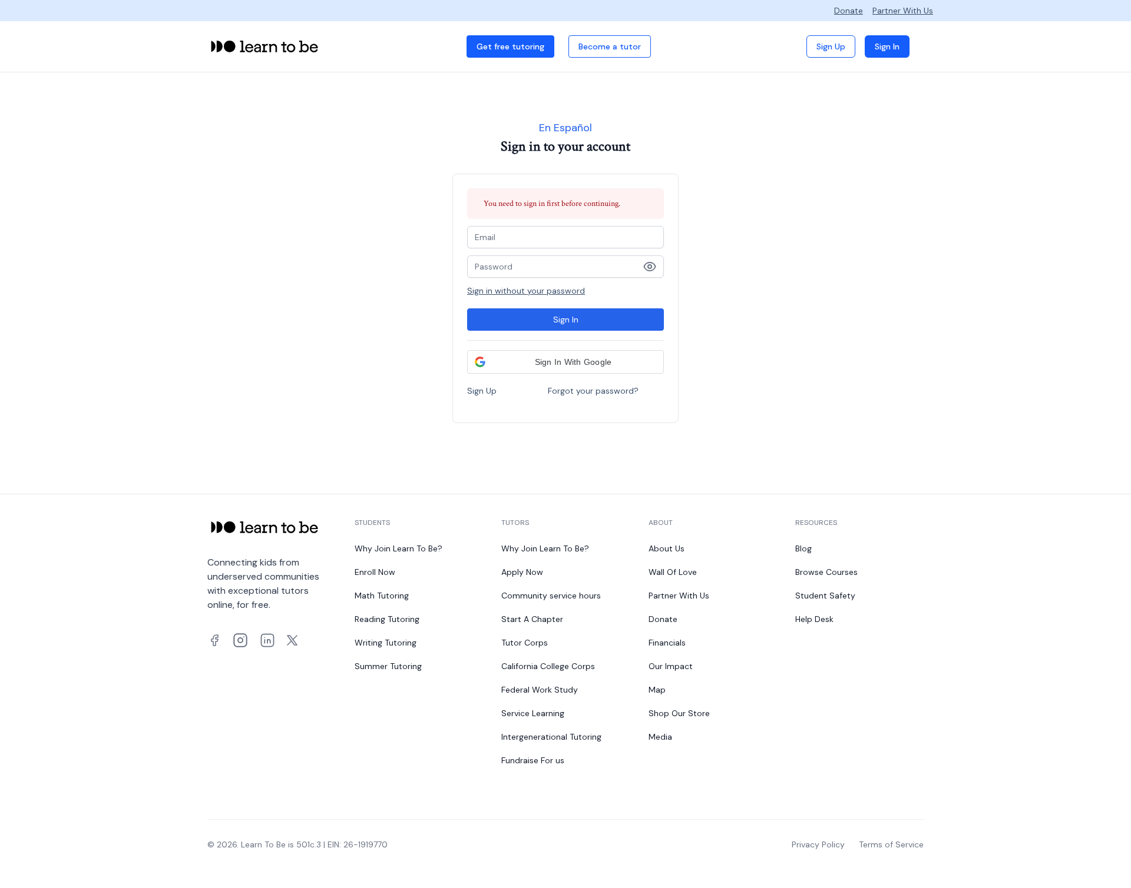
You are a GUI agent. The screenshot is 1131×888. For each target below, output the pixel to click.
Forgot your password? (593, 390)
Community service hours (551, 595)
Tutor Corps (524, 642)
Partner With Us (902, 10)
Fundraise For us (532, 760)
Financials (667, 642)
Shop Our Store (679, 713)
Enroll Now (375, 572)
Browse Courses (826, 572)
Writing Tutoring (385, 642)
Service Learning (532, 713)
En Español (565, 128)
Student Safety (825, 595)
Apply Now (522, 572)
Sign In (887, 46)
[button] (565, 362)
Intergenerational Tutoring (551, 736)
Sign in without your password (526, 290)
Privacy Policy (818, 844)
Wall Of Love (673, 572)
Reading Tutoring (387, 619)
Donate (848, 10)
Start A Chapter (532, 619)
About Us (666, 548)
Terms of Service (891, 844)
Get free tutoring (510, 46)
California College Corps (548, 666)
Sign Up (830, 46)
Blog (803, 548)
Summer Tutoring (388, 666)
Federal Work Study (539, 689)
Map (657, 689)
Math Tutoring (382, 595)
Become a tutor (609, 46)
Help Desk (814, 619)
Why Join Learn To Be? (398, 548)
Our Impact (671, 666)
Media (660, 736)
